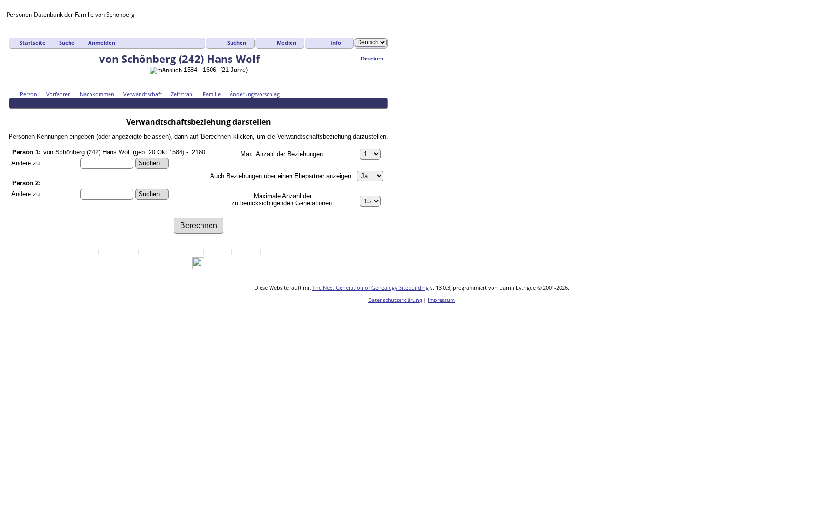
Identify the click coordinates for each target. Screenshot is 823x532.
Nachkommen (97, 94)
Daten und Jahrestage (172, 251)
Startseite (33, 42)
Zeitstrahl (182, 94)
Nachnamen (119, 251)
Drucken (372, 58)
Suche (67, 42)
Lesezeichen (281, 251)
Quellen (219, 251)
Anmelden (101, 42)
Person (28, 94)
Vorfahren (58, 94)
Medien (286, 42)
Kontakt (316, 251)
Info (336, 42)
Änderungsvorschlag (255, 94)
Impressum (441, 299)
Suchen (236, 42)
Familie (212, 94)
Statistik (247, 251)
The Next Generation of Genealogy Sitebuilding (370, 287)
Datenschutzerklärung (395, 299)
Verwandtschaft (142, 94)
